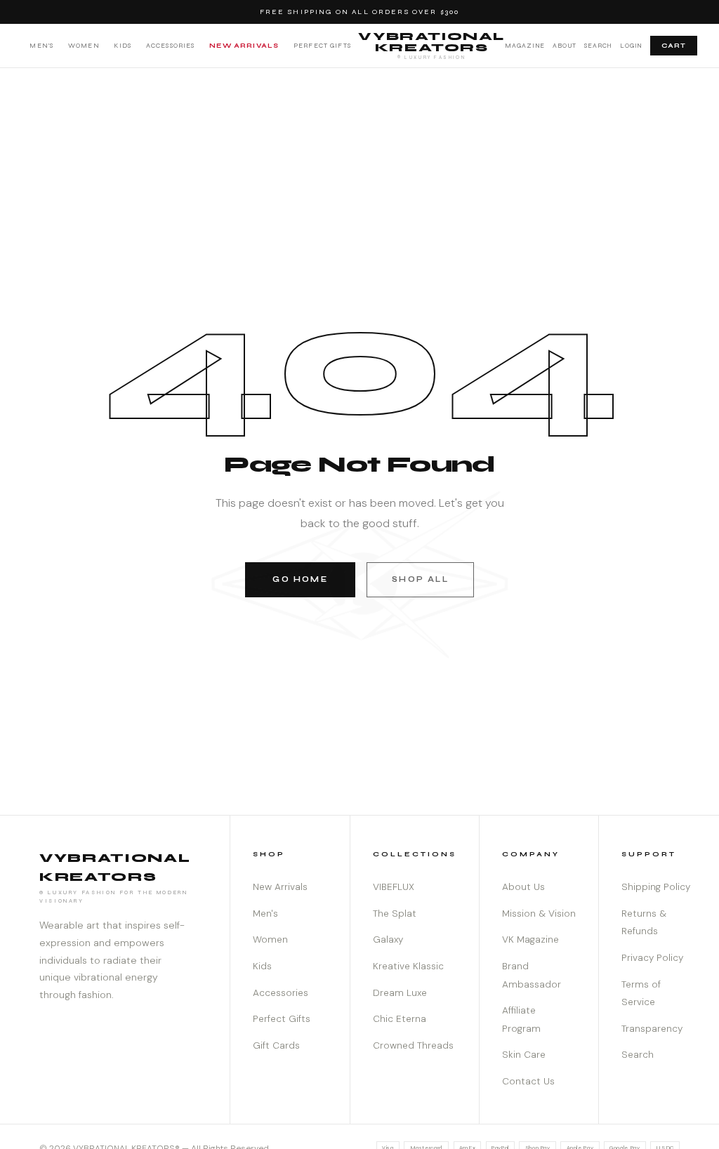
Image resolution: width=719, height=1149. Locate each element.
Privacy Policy (652, 958)
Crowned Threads (413, 1045)
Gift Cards (276, 1045)
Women (84, 45)
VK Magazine (530, 939)
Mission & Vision (539, 913)
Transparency (651, 1029)
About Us (523, 887)
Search (598, 45)
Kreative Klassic (408, 966)
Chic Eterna (399, 1019)
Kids (122, 45)
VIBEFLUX (393, 887)
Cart (673, 45)
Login (631, 45)
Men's (41, 45)
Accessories (170, 45)
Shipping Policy (655, 887)
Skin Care (524, 1055)
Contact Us (528, 1081)
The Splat (394, 913)
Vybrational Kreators (431, 44)
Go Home (299, 579)
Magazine (525, 45)
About (565, 45)
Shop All (420, 579)
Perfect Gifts (322, 45)
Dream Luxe (400, 993)
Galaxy (388, 939)
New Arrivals (244, 45)
